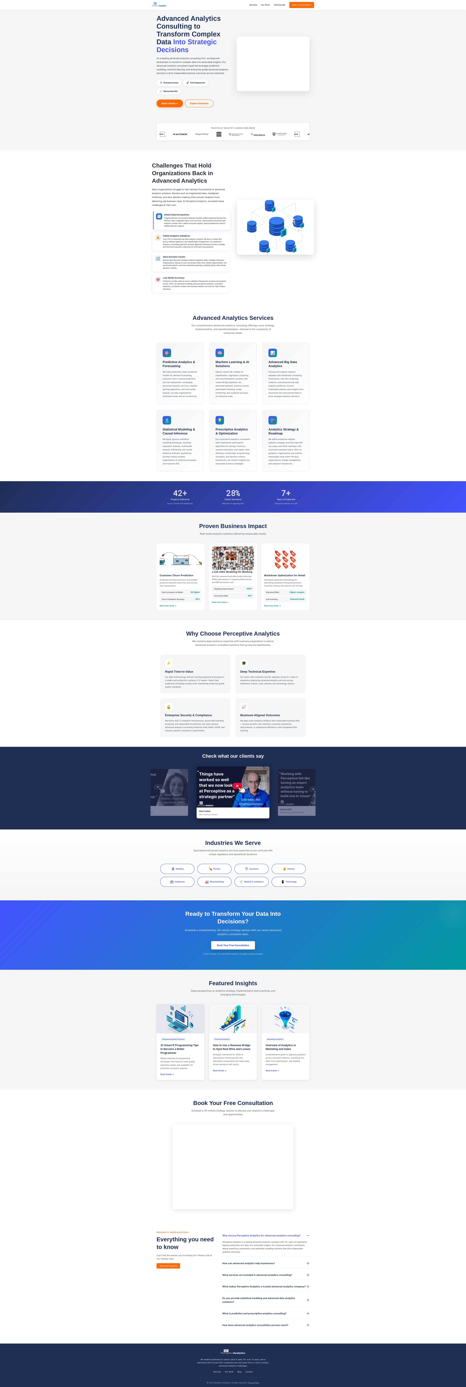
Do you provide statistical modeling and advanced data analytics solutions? (258, 1300)
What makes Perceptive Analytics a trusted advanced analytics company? (264, 1286)
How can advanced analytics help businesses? (248, 1263)
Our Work (265, 5)
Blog (239, 1371)
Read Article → (167, 1074)
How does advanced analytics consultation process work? (255, 1325)
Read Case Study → (168, 606)
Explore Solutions (199, 103)
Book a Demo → (170, 103)
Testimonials (279, 5)
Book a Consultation (301, 5)
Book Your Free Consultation (233, 945)
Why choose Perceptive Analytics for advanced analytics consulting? (261, 1235)
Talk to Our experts (168, 1266)
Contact (249, 1371)
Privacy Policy (253, 1383)
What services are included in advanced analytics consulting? (257, 1275)
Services (253, 5)
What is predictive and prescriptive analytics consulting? (254, 1313)
